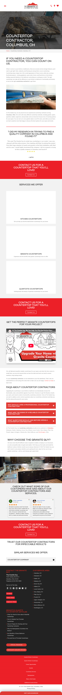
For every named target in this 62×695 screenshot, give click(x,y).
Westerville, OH (38, 602)
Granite (31, 668)
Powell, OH (37, 597)
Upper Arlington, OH (39, 600)
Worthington (41, 432)
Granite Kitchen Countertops (31, 657)
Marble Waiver (10, 597)
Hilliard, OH (37, 586)
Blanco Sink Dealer (31, 679)
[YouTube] (19, 588)
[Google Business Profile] (22, 588)
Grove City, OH (38, 584)
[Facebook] (7, 588)
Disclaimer (9, 593)
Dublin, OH (37, 578)
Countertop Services (31, 671)
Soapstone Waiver (11, 602)
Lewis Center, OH (38, 589)
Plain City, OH (37, 594)
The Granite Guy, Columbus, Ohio (33, 686)
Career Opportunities (31, 664)
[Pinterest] (13, 588)
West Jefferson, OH (39, 605)
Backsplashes (31, 675)
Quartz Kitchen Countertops (31, 660)
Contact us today (49, 380)
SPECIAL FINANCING (16, 645)
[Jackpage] (25, 588)
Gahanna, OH (37, 581)
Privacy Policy (31, 688)
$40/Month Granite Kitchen (31, 682)
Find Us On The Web (11, 585)
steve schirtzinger (41, 500)
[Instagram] (16, 588)
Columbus (50, 428)
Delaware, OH (37, 576)
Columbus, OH (37, 573)
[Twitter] (10, 588)
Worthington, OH (38, 608)
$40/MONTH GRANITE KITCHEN (16, 650)
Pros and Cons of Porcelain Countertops (17, 638)
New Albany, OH (38, 592)
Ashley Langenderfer (17, 500)
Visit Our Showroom (31, 693)
